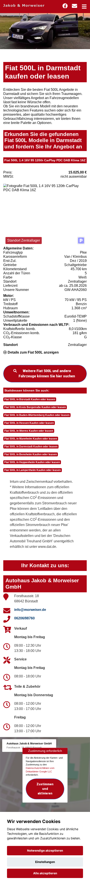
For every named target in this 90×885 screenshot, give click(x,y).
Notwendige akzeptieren (45, 850)
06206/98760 (24, 618)
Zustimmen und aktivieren (45, 788)
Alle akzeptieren (45, 873)
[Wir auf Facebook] (65, 6)
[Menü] (84, 6)
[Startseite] (23, 5)
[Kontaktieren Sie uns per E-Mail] (74, 6)
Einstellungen (45, 862)
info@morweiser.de (30, 610)
